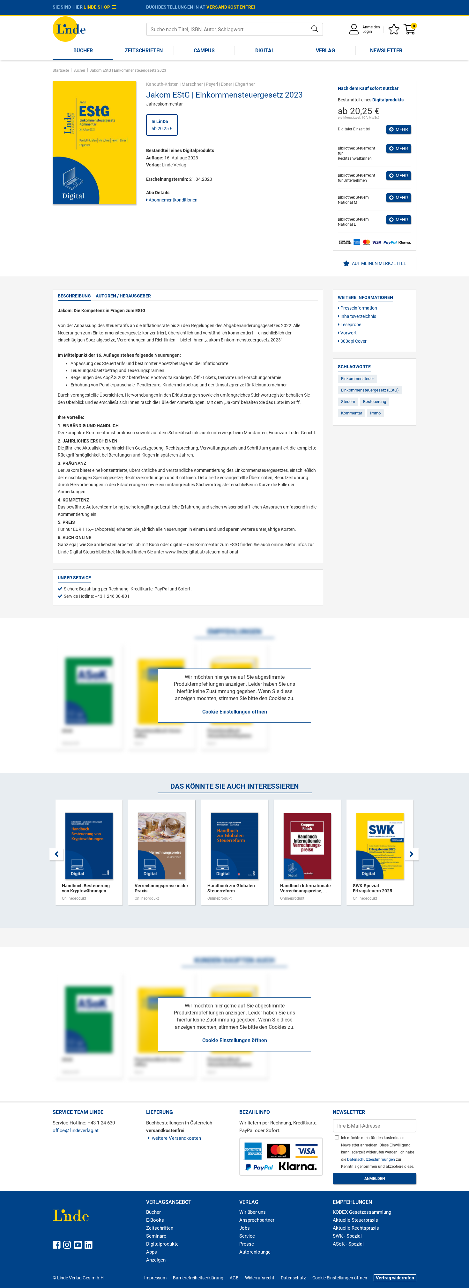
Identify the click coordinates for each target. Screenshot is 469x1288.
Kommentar (351, 413)
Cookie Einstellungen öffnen (234, 712)
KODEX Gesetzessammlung (362, 1212)
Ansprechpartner (256, 1220)
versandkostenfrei (230, 7)
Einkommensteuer (357, 378)
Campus (204, 51)
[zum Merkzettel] (395, 31)
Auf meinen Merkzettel (378, 263)
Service (247, 1236)
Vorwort (348, 332)
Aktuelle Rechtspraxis (356, 1228)
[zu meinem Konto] (355, 31)
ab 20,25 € (162, 125)
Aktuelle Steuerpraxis (355, 1220)
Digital (264, 51)
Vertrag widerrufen (395, 1277)
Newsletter (386, 51)
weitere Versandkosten (176, 1138)
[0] (410, 31)
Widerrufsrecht (259, 1277)
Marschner (192, 84)
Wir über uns (252, 1212)
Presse (246, 1244)
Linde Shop (98, 7)
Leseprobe (350, 324)
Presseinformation (358, 308)
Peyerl (212, 84)
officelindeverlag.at (76, 1130)
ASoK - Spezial (348, 1244)
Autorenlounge (255, 1252)
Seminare (156, 1236)
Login (367, 31)
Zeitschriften (144, 51)
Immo (375, 413)
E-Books (155, 1220)
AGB (234, 1277)
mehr (401, 129)
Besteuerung (374, 401)
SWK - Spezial (347, 1236)
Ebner (226, 84)
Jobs (244, 1228)
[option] (89, 855)
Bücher (83, 51)
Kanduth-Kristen (162, 84)
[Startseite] (69, 29)
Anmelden (371, 27)
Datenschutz (293, 1277)
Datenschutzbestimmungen (371, 1159)
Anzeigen (156, 1260)
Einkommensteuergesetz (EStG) (370, 390)
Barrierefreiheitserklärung (198, 1277)
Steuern (348, 401)
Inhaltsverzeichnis (357, 316)
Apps (151, 1252)
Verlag (325, 51)
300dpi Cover (353, 341)
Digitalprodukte (162, 1244)
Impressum (155, 1277)
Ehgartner (245, 84)
